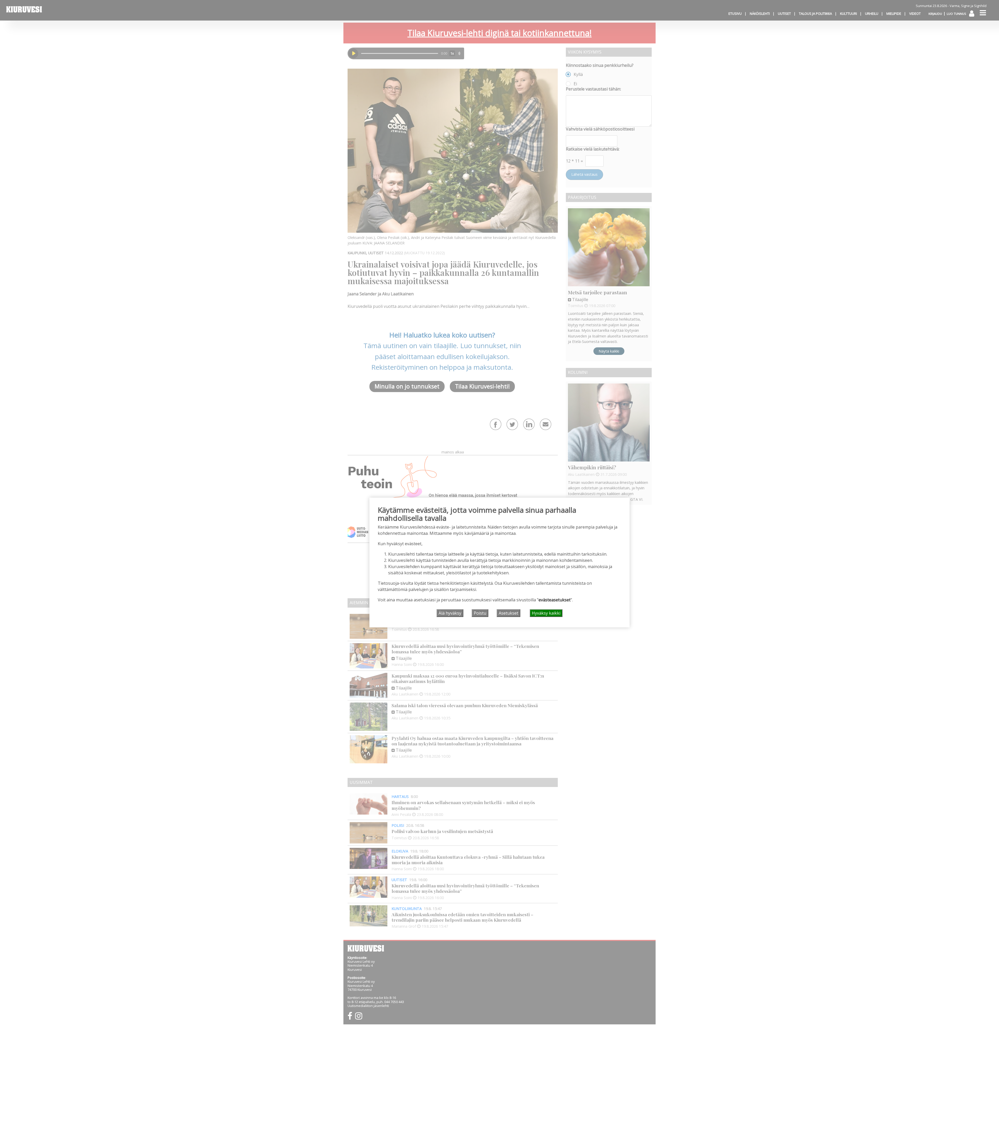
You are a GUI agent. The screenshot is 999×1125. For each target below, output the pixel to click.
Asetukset (508, 613)
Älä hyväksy (450, 613)
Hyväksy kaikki (546, 613)
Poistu (480, 613)
